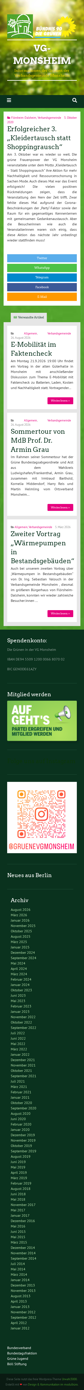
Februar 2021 (21, 1092)
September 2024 (23, 958)
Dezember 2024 (23, 952)
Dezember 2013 (23, 1285)
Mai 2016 (18, 1226)
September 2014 (23, 1258)
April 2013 (19, 1301)
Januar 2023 (20, 1011)
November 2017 (23, 1204)
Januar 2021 (20, 1097)
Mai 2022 (18, 1043)
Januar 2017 (20, 1215)
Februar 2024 (21, 979)
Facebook (42, 287)
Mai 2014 (18, 1269)
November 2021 (23, 1065)
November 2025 (23, 925)
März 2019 (19, 1178)
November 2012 (23, 1312)
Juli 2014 (18, 1263)
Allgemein (30, 333)
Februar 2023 (21, 1006)
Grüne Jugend (17, 1358)
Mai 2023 (18, 1001)
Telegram (42, 277)
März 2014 (19, 1274)
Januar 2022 (20, 1054)
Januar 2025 (20, 947)
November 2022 (23, 1017)
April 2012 (19, 1322)
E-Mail (42, 296)
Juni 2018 (18, 1194)
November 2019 (23, 1140)
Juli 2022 (18, 1033)
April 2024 (19, 968)
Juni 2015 (18, 1231)
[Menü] (9, 100)
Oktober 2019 (21, 1145)
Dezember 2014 (23, 1247)
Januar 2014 (20, 1280)
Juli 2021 (18, 1081)
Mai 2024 (18, 963)
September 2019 (23, 1151)
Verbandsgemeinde (49, 117)
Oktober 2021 (21, 1070)
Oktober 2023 (21, 990)
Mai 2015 (18, 1237)
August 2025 (20, 936)
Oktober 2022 (21, 1022)
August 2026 (20, 909)
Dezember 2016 (23, 1221)
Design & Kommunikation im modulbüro (53, 1384)
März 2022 (19, 1049)
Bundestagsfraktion (22, 1353)
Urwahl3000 (69, 1379)
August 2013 (20, 1296)
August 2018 (20, 1188)
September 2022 (23, 1027)
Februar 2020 (21, 1124)
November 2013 (23, 1290)
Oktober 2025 (21, 931)
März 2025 (19, 941)
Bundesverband (19, 1348)
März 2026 (19, 915)
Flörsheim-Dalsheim (23, 117)
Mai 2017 (18, 1210)
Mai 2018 (18, 1199)
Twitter (42, 258)
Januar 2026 (20, 920)
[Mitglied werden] (42, 740)
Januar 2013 (20, 1306)
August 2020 (20, 1113)
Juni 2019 (18, 1161)
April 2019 (19, 1172)
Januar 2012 (20, 1328)
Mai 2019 (18, 1167)
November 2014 (23, 1253)
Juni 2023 (18, 995)
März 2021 (19, 1086)
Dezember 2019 (23, 1135)
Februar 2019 (21, 1183)
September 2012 (23, 1317)
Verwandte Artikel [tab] (31, 317)
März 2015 (19, 1242)
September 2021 (23, 1076)
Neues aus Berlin (29, 875)
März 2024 (19, 974)
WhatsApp (42, 267)
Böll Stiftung (17, 1364)
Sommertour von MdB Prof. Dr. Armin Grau (38, 440)
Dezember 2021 (23, 1060)
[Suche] (74, 100)
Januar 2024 (20, 984)
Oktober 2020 (21, 1102)
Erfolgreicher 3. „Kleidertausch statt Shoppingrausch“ (39, 138)
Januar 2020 (20, 1129)
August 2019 (20, 1156)
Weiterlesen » (60, 400)
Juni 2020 (18, 1119)
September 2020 (23, 1108)
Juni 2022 (18, 1038)
